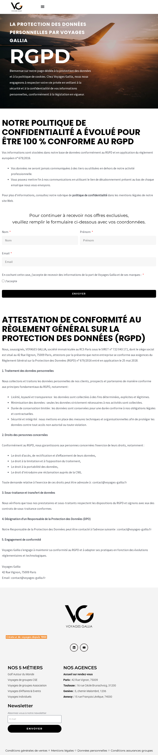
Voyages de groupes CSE (22, 679)
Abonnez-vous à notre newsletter (27, 713)
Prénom (85, 232)
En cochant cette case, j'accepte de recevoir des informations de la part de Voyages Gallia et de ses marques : (72, 275)
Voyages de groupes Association (27, 685)
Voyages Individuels (19, 696)
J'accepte (11, 281)
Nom (5, 232)
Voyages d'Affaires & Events (24, 691)
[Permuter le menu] (43, 6)
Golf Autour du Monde (21, 674)
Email (6, 253)
